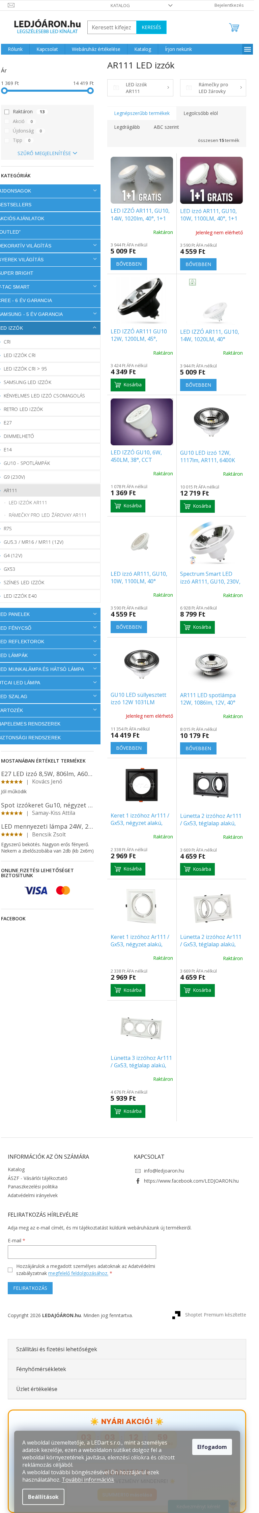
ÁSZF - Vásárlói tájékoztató (37, 1178)
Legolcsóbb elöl (200, 113)
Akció (23, 121)
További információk (88, 1479)
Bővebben (129, 264)
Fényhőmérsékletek (41, 1369)
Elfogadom (212, 1447)
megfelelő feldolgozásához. (78, 1273)
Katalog (120, 5)
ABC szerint (166, 127)
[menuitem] (15, 49)
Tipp (21, 140)
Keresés (151, 27)
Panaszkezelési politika (33, 1186)
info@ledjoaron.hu (164, 1170)
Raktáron (29, 111)
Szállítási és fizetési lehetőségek (56, 1349)
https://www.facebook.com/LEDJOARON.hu (191, 1181)
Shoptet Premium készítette (215, 1314)
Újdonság (27, 130)
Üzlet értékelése (36, 1389)
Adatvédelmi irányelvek (33, 1195)
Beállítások (43, 1497)
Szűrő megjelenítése (44, 153)
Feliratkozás (30, 1288)
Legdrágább (127, 127)
